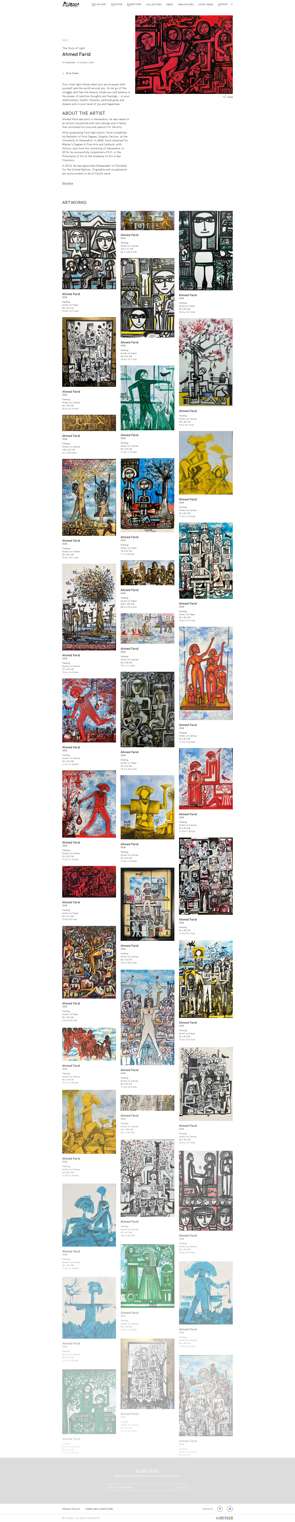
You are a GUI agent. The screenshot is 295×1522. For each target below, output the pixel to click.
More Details (72, 73)
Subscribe (181, 1487)
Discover (116, 4)
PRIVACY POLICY (71, 1509)
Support (223, 4)
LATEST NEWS (205, 4)
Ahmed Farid (76, 54)
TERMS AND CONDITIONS (99, 1509)
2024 (64, 297)
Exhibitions (134, 4)
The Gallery (98, 4)
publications (185, 4)
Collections (153, 4)
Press (169, 4)
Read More (67, 183)
